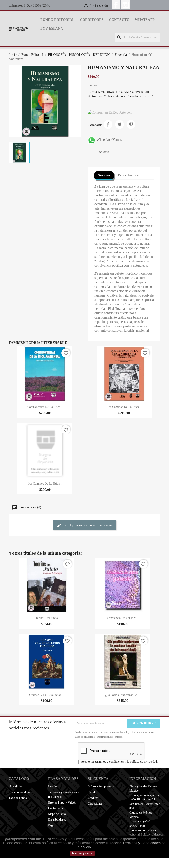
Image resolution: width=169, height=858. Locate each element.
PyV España (51, 28)
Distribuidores (57, 819)
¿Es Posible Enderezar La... (122, 695)
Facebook (116, 4)
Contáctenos (55, 808)
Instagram (125, 4)
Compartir (108, 124)
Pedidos (92, 792)
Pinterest (131, 124)
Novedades (15, 786)
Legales (53, 786)
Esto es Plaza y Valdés (62, 802)
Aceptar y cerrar (82, 853)
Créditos (93, 798)
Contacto (119, 20)
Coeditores (92, 20)
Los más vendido (19, 792)
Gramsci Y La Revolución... (46, 695)
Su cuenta (98, 778)
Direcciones (95, 803)
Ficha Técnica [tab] (128, 175)
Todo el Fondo (18, 798)
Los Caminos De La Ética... (124, 407)
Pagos (51, 825)
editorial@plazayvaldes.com (146, 834)
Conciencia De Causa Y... (122, 618)
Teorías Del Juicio (46, 618)
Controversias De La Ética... (45, 407)
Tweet (119, 124)
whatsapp (145, 20)
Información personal (101, 786)
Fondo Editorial (57, 20)
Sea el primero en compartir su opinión (87, 525)
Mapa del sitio (57, 814)
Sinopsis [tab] (104, 175)
